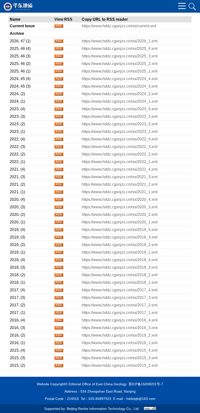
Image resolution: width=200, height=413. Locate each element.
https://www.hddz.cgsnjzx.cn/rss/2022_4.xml (120, 139)
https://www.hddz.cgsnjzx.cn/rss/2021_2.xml (120, 184)
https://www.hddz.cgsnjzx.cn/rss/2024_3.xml (120, 86)
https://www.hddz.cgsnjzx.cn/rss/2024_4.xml (120, 79)
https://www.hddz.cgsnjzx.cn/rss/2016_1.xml (120, 343)
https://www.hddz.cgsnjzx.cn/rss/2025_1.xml (120, 71)
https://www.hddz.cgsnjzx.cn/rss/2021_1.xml (120, 192)
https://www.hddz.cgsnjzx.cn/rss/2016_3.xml (120, 328)
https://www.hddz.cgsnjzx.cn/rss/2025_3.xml (120, 56)
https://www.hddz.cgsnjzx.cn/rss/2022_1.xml (120, 162)
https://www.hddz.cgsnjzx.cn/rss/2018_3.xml (120, 267)
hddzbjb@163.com (140, 399)
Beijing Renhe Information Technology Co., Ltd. (103, 409)
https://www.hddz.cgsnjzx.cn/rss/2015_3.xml (120, 358)
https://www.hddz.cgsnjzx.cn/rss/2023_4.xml (120, 109)
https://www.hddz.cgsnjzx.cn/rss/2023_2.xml (120, 124)
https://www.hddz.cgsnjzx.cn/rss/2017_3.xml (120, 297)
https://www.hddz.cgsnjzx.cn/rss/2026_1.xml (120, 41)
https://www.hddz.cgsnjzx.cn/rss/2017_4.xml (120, 290)
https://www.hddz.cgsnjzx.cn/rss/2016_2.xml (120, 335)
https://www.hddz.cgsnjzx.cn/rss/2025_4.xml (120, 48)
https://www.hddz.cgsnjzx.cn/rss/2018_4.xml (120, 260)
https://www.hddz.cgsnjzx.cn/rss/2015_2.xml (120, 365)
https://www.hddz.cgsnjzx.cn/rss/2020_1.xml (120, 222)
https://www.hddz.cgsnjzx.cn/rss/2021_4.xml (120, 169)
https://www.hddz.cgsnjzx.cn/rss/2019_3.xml (120, 237)
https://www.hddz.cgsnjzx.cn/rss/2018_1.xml (120, 282)
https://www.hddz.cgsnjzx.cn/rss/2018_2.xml (120, 275)
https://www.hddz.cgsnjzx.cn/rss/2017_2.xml (120, 305)
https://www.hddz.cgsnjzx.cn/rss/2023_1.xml (120, 131)
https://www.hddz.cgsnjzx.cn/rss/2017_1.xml (120, 313)
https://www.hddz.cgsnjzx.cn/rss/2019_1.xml (120, 252)
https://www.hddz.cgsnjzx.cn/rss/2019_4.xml (120, 230)
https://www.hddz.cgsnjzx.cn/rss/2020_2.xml (120, 214)
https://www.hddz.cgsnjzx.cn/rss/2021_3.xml (120, 177)
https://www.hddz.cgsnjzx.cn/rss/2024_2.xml (120, 94)
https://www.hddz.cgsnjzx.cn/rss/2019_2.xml (120, 245)
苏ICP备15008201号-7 (146, 384)
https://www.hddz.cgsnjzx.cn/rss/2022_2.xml (120, 154)
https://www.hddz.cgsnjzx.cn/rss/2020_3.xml (120, 207)
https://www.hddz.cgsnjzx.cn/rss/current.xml (119, 26)
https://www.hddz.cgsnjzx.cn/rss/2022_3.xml (120, 147)
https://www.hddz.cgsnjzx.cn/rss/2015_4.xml (120, 350)
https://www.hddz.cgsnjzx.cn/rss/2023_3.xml (120, 116)
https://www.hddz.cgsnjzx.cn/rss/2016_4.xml (120, 320)
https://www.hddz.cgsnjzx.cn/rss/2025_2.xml (120, 64)
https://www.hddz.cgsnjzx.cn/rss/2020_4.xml (120, 199)
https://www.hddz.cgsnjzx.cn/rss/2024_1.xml (120, 101)
